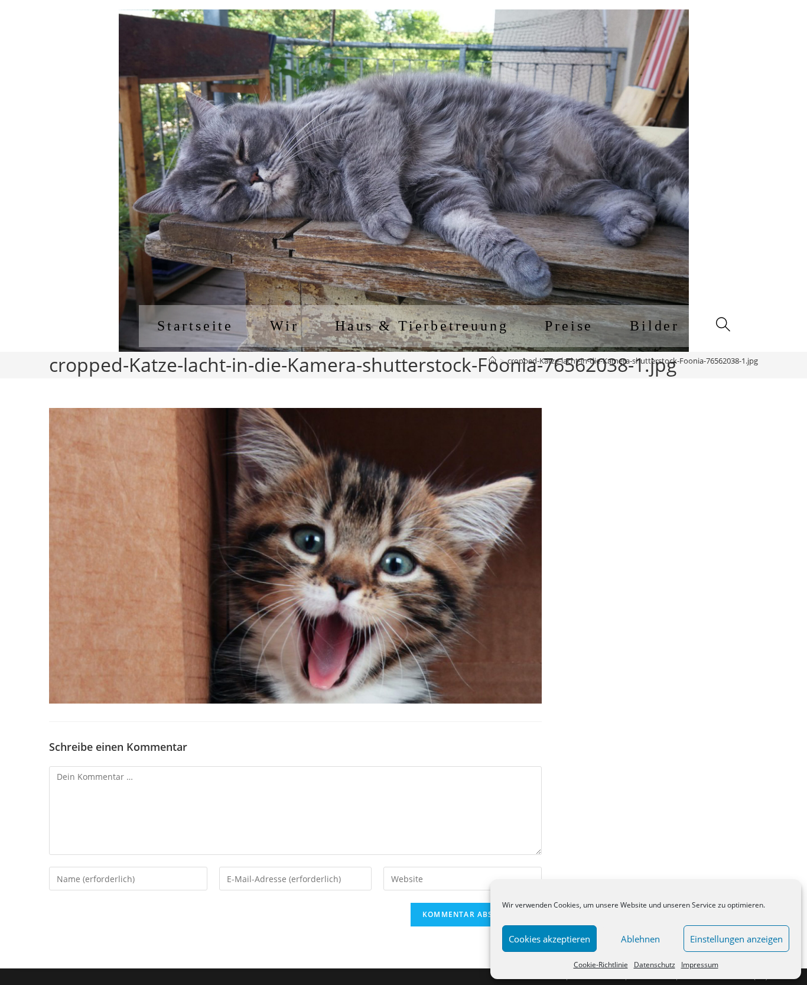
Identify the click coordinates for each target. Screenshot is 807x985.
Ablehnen (640, 939)
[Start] (492, 360)
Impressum (699, 965)
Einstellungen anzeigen (736, 939)
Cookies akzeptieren (549, 939)
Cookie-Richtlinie (601, 965)
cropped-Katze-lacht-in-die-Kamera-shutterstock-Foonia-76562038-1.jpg (632, 360)
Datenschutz (654, 965)
